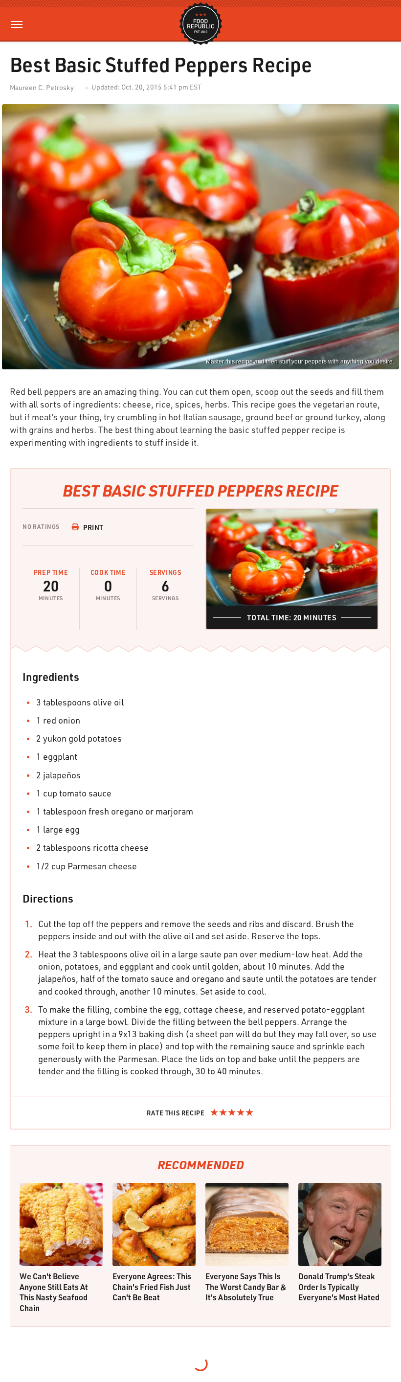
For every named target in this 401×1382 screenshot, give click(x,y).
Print (93, 527)
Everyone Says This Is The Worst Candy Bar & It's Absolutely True (246, 1286)
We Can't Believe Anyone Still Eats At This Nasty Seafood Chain (54, 1292)
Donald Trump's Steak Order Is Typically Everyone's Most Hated (338, 1286)
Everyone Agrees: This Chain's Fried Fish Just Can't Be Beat (151, 1286)
